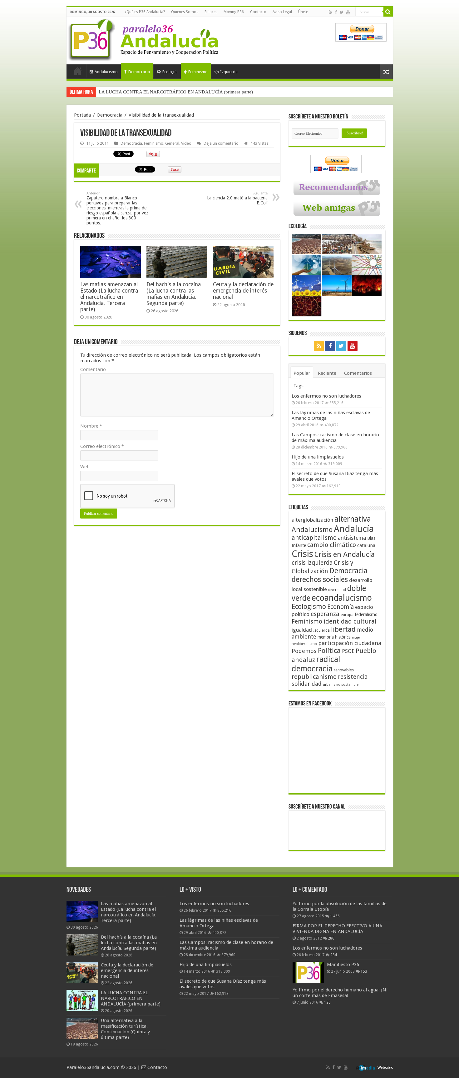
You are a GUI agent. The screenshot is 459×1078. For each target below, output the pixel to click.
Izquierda (229, 71)
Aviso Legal (282, 12)
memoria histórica (334, 636)
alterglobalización (312, 520)
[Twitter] (341, 12)
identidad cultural (350, 621)
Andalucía (354, 529)
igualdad (302, 630)
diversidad (337, 590)
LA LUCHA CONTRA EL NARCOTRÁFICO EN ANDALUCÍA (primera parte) (130, 998)
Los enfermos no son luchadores (326, 396)
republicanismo (314, 676)
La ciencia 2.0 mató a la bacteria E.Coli (237, 198)
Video (186, 143)
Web (85, 466)
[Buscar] (388, 12)
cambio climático (331, 545)
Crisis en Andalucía (344, 554)
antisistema (352, 538)
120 (327, 1002)
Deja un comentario (221, 143)
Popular (302, 373)
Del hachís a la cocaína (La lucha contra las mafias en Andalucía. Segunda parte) (173, 293)
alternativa (352, 519)
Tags (299, 386)
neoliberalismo (304, 644)
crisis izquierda (312, 562)
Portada (78, 71)
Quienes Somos (184, 12)
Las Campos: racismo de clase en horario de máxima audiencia (335, 437)
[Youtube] (348, 12)
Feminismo (198, 71)
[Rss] (330, 12)
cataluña (366, 545)
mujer (356, 637)
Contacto (258, 12)
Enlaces (211, 12)
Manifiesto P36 (343, 964)
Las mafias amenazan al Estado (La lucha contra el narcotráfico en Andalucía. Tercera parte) (109, 297)
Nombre (91, 426)
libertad (343, 629)
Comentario (93, 369)
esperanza (325, 614)
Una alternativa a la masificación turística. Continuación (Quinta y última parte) (176, 91)
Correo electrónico (102, 446)
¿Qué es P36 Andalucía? (145, 12)
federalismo (366, 614)
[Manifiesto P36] (308, 972)
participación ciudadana (349, 643)
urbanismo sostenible (340, 685)
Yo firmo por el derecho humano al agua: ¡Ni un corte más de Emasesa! (340, 992)
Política (329, 650)
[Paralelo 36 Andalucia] (145, 38)
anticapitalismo (314, 537)
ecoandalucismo (342, 598)
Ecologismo (309, 606)
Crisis (302, 554)
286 (331, 938)
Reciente (327, 373)
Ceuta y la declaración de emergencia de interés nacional (243, 290)
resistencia (353, 676)
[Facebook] (336, 12)
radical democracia (316, 663)
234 (333, 955)
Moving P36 (234, 12)
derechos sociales (320, 579)
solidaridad (307, 683)
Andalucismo (106, 71)
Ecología (170, 71)
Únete (303, 12)
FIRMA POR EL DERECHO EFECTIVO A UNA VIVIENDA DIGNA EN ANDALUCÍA (337, 928)
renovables (344, 670)
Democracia (139, 71)
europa (347, 615)
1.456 (335, 916)
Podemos (304, 651)
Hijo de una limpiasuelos (318, 457)
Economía (340, 606)
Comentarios (358, 373)
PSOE (348, 651)
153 (364, 971)
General (172, 143)
